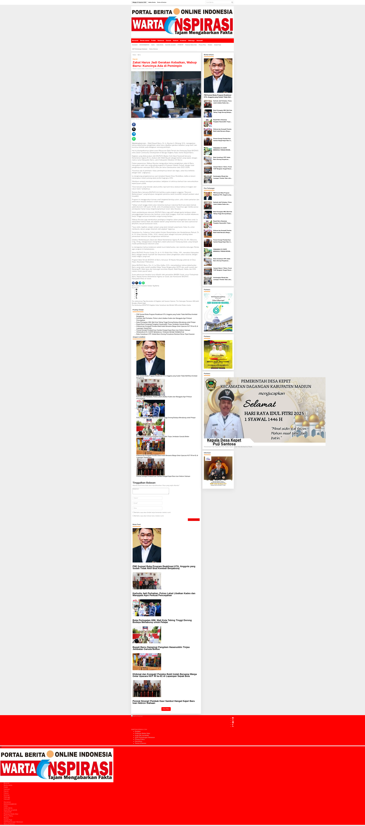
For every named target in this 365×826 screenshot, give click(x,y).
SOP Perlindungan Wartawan (145, 737)
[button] (232, 2)
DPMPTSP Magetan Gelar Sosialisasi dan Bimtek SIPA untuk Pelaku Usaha (161, 305)
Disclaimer (138, 741)
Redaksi (138, 731)
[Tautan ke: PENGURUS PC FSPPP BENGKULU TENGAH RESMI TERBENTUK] (208, 151)
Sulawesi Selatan (146, 286)
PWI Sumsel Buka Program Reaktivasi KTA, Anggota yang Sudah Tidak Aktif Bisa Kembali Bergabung (166, 315)
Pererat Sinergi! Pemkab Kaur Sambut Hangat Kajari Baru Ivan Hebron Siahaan (163, 330)
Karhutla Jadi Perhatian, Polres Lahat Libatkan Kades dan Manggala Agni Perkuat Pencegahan (164, 319)
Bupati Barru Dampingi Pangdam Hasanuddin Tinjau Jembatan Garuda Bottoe (162, 324)
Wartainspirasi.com (139, 143)
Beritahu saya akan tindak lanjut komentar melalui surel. (152, 512)
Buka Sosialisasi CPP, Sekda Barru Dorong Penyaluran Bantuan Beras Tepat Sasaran (165, 334)
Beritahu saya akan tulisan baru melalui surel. (149, 516)
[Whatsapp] (134, 139)
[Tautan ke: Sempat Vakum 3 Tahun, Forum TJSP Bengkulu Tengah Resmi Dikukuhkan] (208, 170)
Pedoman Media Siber (142, 733)
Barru (134, 286)
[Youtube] (136, 294)
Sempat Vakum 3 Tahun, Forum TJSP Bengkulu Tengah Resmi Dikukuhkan (222, 168)
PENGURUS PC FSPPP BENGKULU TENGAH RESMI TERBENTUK (160, 332)
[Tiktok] (136, 296)
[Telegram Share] (134, 134)
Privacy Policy (140, 739)
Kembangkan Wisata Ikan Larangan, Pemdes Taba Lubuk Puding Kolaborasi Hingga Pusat (222, 177)
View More (166, 709)
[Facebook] (136, 290)
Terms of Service (140, 743)
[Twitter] (136, 292)
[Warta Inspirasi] (182, 21)
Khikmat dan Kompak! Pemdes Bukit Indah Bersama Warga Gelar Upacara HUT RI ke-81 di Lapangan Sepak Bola (167, 327)
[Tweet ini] (134, 129)
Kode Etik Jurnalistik (142, 735)
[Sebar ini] (134, 124)
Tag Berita (156, 286)
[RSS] (136, 298)
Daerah (135, 59)
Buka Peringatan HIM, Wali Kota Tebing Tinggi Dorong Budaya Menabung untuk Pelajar (166, 322)
